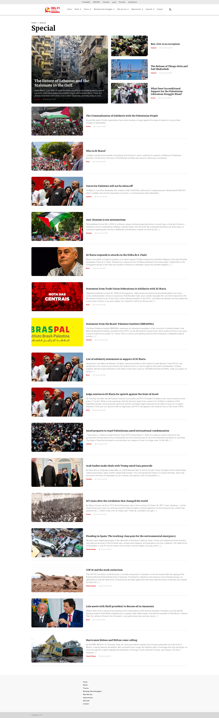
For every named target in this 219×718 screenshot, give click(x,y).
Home (69, 9)
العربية (114, 2)
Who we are (121, 9)
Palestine (89, 233)
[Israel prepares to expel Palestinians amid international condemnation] (57, 437)
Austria (88, 126)
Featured (153, 48)
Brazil (88, 161)
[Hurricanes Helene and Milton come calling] (57, 648)
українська (132, 2)
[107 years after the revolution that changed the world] (57, 507)
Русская (122, 2)
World (77, 9)
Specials (149, 9)
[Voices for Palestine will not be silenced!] (57, 191)
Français (106, 2)
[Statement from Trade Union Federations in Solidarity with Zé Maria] (57, 296)
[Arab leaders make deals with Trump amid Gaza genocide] (57, 472)
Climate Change (91, 549)
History (88, 514)
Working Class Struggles (103, 9)
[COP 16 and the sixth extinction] (57, 577)
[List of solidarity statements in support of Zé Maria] (57, 367)
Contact (160, 9)
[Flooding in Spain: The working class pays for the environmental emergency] (57, 542)
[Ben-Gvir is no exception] (129, 46)
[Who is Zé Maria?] (57, 156)
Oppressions (136, 9)
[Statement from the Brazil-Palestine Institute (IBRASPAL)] (57, 331)
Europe (153, 98)
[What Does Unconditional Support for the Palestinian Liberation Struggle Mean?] (129, 93)
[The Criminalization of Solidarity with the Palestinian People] (57, 121)
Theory (86, 9)
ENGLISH (96, 2)
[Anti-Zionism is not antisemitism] (57, 226)
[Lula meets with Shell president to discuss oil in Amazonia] (57, 612)
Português (86, 2)
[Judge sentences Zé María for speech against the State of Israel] (57, 402)
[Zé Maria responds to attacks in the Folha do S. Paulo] (57, 261)
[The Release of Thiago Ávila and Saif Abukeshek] (129, 69)
